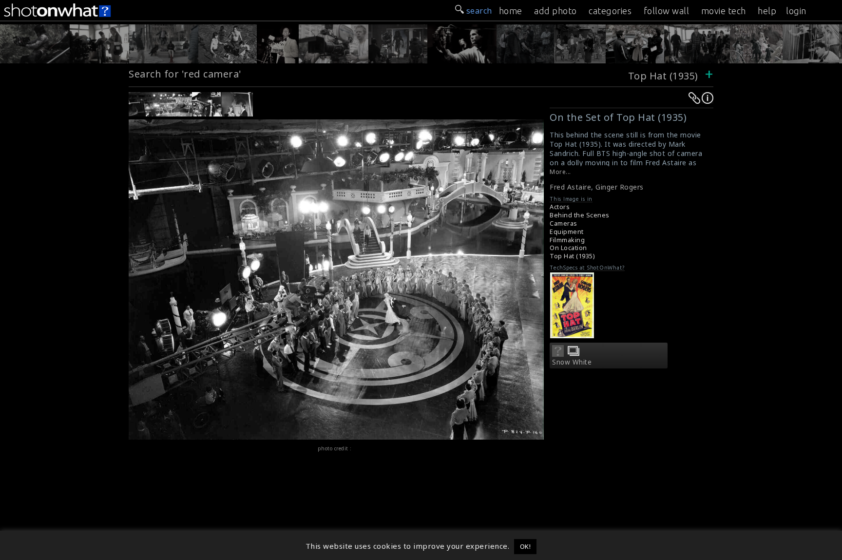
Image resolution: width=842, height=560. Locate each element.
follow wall (666, 11)
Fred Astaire (570, 187)
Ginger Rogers (619, 187)
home (510, 11)
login (796, 11)
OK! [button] (525, 546)
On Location (568, 248)
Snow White (572, 362)
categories (610, 11)
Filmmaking (567, 240)
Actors (560, 207)
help (767, 11)
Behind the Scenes (580, 215)
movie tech (723, 11)
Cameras (563, 223)
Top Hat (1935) (663, 75)
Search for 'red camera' (185, 73)
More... (560, 172)
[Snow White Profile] (558, 353)
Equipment (567, 232)
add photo (555, 11)
